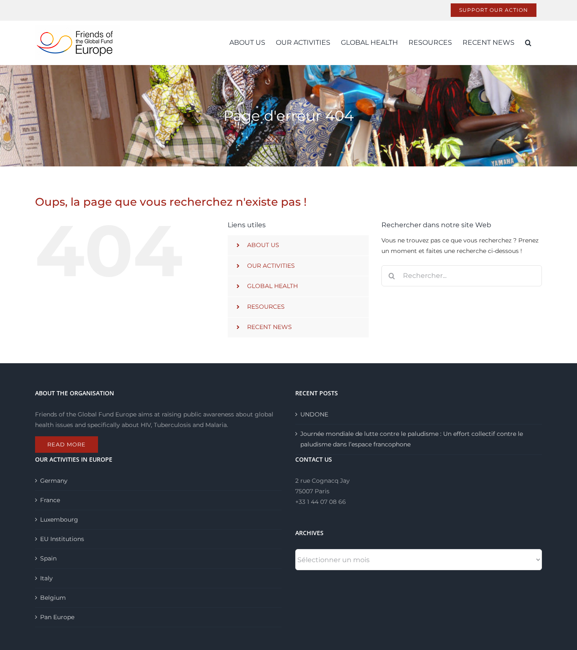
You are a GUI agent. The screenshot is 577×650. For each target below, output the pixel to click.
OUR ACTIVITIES (271, 265)
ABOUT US (263, 245)
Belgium (53, 597)
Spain (48, 558)
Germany (54, 480)
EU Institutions (62, 539)
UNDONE (314, 414)
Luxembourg (59, 519)
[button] (528, 43)
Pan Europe (57, 617)
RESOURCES (266, 306)
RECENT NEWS (269, 327)
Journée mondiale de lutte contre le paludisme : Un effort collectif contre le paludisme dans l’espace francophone (411, 439)
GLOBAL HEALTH (272, 286)
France (50, 500)
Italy (46, 578)
